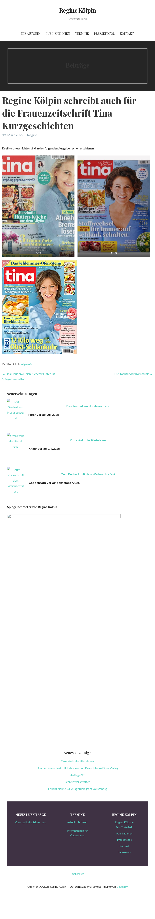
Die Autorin (30, 33)
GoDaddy (122, 886)
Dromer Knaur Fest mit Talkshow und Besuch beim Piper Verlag (77, 768)
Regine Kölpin (77, 10)
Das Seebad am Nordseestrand (88, 406)
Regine (32, 135)
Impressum (124, 852)
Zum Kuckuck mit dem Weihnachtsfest (88, 474)
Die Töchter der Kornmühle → (133, 374)
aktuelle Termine (77, 822)
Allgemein (26, 364)
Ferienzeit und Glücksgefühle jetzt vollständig (77, 788)
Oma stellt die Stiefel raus (88, 440)
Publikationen (58, 33)
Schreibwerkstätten (77, 782)
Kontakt (127, 33)
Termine (82, 33)
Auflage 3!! (77, 775)
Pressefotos (104, 33)
